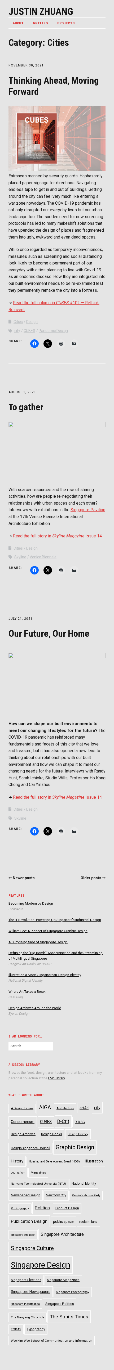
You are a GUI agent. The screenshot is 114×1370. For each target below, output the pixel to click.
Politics (42, 1207)
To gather (25, 407)
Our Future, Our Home (48, 633)
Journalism (18, 1172)
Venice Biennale (43, 557)
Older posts (91, 878)
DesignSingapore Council (30, 1148)
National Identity (84, 1183)
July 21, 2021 (20, 619)
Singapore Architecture (62, 1234)
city (17, 331)
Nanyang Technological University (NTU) (38, 1183)
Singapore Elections (26, 1280)
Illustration (94, 1161)
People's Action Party (86, 1195)
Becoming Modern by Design (30, 903)
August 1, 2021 (22, 392)
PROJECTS (66, 23)
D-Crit (63, 1121)
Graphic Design (75, 1147)
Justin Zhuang (40, 11)
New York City (56, 1195)
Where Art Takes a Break (27, 992)
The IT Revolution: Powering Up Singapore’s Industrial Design (54, 920)
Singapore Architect (23, 1235)
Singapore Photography (72, 1292)
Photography (20, 1208)
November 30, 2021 (26, 65)
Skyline (20, 557)
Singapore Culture (32, 1248)
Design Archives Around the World (34, 1008)
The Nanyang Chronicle (27, 1317)
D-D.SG (80, 1122)
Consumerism (22, 1122)
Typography (36, 1329)
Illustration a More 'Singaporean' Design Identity (44, 975)
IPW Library (56, 1078)
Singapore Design (40, 1264)
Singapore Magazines (63, 1280)
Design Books (51, 1134)
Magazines (38, 1172)
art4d (84, 1108)
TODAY (16, 1329)
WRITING (40, 23)
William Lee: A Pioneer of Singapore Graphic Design (47, 931)
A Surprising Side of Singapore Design (38, 942)
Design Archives (23, 1134)
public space (63, 1221)
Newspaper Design (25, 1195)
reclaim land (88, 1222)
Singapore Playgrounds (25, 1304)
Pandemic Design (53, 331)
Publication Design (29, 1221)
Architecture (65, 1108)
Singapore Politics (59, 1304)
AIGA (45, 1107)
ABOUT (18, 23)
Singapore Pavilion (88, 509)
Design (32, 322)
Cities (18, 322)
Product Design (67, 1208)
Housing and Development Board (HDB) (54, 1161)
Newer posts (24, 878)
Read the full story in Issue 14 (57, 535)
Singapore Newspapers (30, 1292)
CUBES (29, 331)
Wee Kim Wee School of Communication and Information (51, 1340)
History (17, 1161)
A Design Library (22, 1108)
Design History (78, 1134)
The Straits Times (69, 1316)
